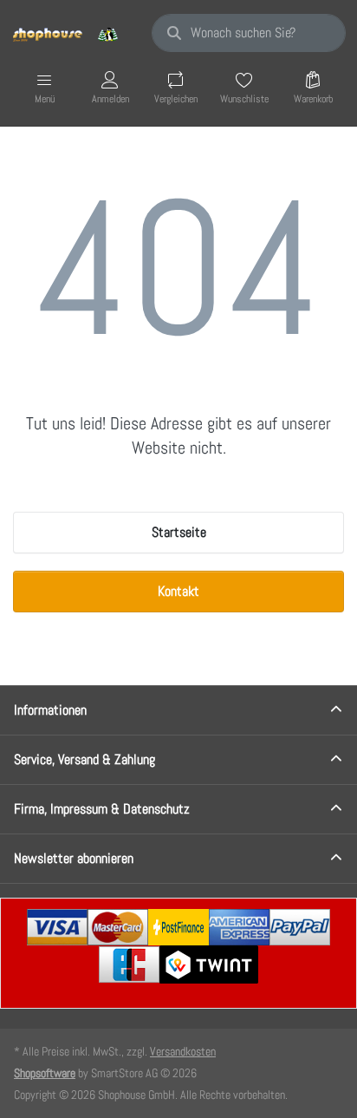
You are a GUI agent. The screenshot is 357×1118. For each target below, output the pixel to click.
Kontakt (178, 591)
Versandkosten (183, 1051)
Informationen (50, 710)
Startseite (179, 532)
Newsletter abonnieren (73, 858)
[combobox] (249, 33)
